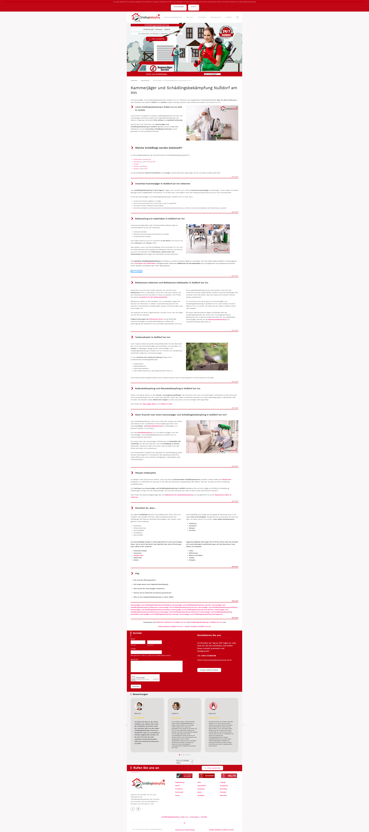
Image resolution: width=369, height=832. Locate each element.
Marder (148, 159)
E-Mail (134, 649)
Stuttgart (201, 795)
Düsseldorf (202, 785)
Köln (199, 782)
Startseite (134, 80)
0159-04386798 (208, 655)
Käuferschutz (216, 17)
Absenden (136, 686)
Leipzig (222, 782)
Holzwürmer (151, 162)
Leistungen (202, 17)
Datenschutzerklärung (249, 2)
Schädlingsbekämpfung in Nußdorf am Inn (206, 622)
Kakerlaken (138, 159)
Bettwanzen (138, 162)
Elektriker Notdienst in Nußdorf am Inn (171, 622)
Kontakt (229, 17)
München (223, 795)
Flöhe (145, 169)
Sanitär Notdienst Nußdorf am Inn (198, 626)
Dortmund (179, 792)
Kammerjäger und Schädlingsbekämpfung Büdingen (217, 607)
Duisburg (201, 789)
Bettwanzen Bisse (156, 319)
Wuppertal (224, 785)
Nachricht (135, 659)
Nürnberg (223, 789)
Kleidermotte (138, 555)
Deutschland (145, 80)
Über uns (189, 17)
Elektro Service (228, 830)
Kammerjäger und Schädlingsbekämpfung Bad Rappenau (201, 614)
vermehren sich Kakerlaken (145, 263)
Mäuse (144, 166)
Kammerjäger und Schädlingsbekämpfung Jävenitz (191, 605)
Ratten (136, 166)
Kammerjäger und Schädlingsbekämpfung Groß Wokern (192, 610)
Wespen (136, 169)
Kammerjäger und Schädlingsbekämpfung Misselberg (151, 605)
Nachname (150, 645)
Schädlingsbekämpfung (173, 17)
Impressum (179, 830)
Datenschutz (190, 830)
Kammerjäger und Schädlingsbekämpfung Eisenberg (150, 610)
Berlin (177, 785)
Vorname (133, 645)
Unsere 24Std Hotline (209, 670)
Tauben (136, 164)
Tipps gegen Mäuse (149, 404)
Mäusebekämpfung (155, 426)
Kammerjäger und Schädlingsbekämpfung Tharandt (159, 614)
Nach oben (235, 177)
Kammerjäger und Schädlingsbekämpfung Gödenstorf (178, 612)
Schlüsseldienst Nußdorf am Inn (170, 626)
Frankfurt (179, 789)
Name (133, 639)
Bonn (200, 792)
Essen (177, 795)
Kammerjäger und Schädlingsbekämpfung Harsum (178, 607)
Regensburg (179, 782)
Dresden (223, 792)
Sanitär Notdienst (215, 830)
